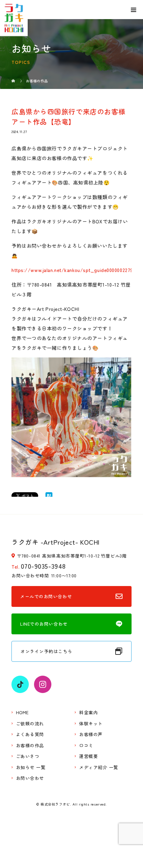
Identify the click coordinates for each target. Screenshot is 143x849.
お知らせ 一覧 (31, 767)
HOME (22, 712)
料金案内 (88, 712)
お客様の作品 (30, 745)
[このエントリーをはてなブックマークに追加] (48, 495)
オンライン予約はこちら (46, 651)
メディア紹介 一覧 (98, 767)
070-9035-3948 (43, 565)
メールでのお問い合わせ (46, 596)
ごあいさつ (28, 756)
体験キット (91, 724)
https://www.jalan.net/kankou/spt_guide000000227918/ (76, 269)
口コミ (86, 745)
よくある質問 (30, 734)
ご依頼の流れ (30, 724)
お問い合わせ (30, 778)
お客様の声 (91, 734)
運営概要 (88, 756)
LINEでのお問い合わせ (44, 623)
